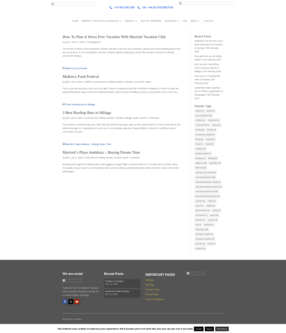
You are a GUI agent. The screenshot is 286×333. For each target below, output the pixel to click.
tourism (200, 243)
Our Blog (149, 284)
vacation (200, 248)
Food (199, 144)
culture (216, 125)
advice (200, 111)
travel (211, 243)
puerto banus (203, 210)
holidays (200, 158)
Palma (212, 201)
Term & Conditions (154, 299)
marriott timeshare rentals (208, 182)
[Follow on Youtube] (76, 301)
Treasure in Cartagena (114, 281)
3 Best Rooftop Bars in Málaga (87, 112)
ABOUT (194, 21)
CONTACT (209, 21)
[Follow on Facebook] (65, 301)
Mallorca (89, 81)
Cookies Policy (152, 289)
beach (210, 111)
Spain (148, 81)
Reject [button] (209, 328)
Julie (67, 42)
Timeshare (154, 117)
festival (210, 139)
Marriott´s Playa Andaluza (208, 196)
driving (200, 130)
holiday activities (115, 81)
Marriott (201, 167)
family (199, 139)
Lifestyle (129, 81)
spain (214, 215)
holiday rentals (203, 153)
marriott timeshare (205, 177)
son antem (201, 215)
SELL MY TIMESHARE (151, 21)
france (209, 144)
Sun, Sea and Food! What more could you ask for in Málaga (206, 68)
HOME (75, 21)
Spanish (200, 220)
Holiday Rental (105, 157)
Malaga (128, 117)
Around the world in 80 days (117, 291)
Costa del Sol (91, 117)
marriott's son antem (206, 172)
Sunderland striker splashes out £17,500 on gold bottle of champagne (208, 91)
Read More (222, 328)
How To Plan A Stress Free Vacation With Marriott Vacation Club (114, 37)
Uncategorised (94, 42)
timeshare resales (205, 239)
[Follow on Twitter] (71, 301)
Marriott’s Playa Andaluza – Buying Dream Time (101, 152)
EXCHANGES (171, 21)
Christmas (213, 120)
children (200, 120)
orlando (200, 201)
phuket (210, 205)
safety (216, 210)
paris (199, 205)
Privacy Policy (151, 294)
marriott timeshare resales (209, 187)
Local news (139, 81)
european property (205, 134)
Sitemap (149, 280)
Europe (211, 130)
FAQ (185, 21)
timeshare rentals (204, 234)
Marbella (214, 163)
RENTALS (129, 21)
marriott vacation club (207, 191)
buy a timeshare (204, 115)
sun (198, 224)
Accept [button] (199, 328)
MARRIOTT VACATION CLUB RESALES (100, 21)
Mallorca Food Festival (81, 76)
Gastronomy (100, 81)
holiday (200, 148)
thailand (208, 224)
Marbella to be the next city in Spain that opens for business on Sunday (208, 44)
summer (144, 117)
